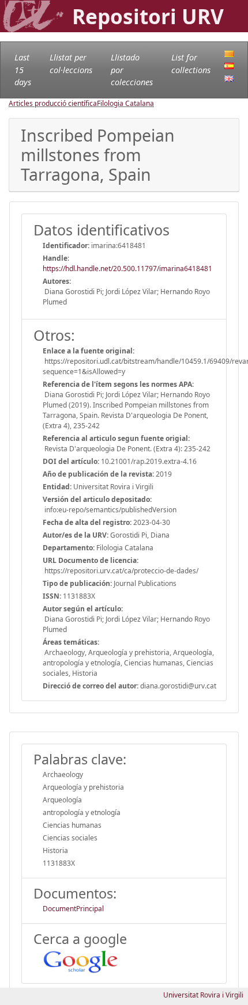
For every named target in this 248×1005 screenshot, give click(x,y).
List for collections (191, 63)
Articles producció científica (53, 103)
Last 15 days (22, 69)
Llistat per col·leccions (71, 63)
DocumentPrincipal (73, 908)
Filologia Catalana (125, 103)
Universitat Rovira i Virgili (203, 995)
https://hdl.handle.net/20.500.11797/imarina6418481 (127, 268)
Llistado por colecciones (132, 69)
